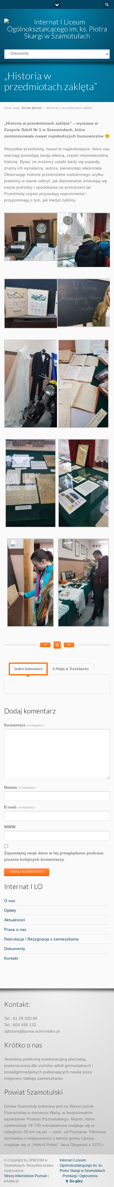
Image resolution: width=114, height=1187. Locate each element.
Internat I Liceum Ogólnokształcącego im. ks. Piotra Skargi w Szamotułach (82, 1165)
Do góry (76, 1181)
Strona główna (31, 107)
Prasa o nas (15, 929)
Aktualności (14, 920)
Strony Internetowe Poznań (25, 1176)
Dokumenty (14, 948)
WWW (9, 826)
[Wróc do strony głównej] (57, 36)
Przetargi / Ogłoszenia (80, 1176)
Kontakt (11, 958)
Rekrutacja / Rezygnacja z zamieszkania (41, 939)
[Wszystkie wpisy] (57, 645)
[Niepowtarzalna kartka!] (45, 644)
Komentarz (24, 725)
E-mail (19, 807)
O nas (9, 900)
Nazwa (19, 787)
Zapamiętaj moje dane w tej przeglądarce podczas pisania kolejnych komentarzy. (53, 856)
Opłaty (10, 910)
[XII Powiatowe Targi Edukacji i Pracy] (69, 644)
